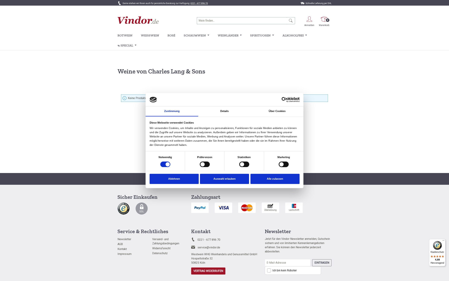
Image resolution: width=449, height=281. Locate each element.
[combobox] (242, 20)
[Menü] (443, 241)
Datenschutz (160, 253)
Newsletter (124, 239)
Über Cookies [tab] (277, 111)
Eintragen (321, 262)
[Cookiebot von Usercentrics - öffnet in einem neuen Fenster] (284, 99)
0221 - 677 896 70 (199, 3)
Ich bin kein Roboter (284, 270)
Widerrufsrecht (161, 248)
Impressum (125, 254)
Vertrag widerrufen (208, 271)
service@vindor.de (208, 247)
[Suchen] (291, 20)
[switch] (205, 164)
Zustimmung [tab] (172, 111)
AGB (120, 244)
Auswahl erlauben (224, 178)
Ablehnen (174, 178)
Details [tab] (224, 111)
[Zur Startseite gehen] (138, 20)
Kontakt (122, 249)
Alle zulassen (275, 178)
